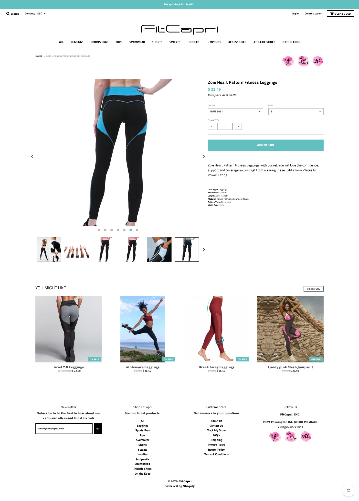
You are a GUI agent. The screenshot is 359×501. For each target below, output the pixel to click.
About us (216, 420)
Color (211, 105)
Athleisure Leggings (142, 367)
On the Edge (142, 473)
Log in (295, 13)
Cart (343, 14)
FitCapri (185, 481)
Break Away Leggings (216, 367)
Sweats (142, 449)
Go (98, 428)
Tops (143, 435)
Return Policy (216, 449)
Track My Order (216, 430)
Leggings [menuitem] (77, 42)
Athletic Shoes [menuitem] (264, 42)
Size (270, 105)
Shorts (142, 444)
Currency (30, 13)
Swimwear (142, 439)
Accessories (142, 463)
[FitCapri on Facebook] (288, 62)
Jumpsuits (142, 459)
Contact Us (216, 425)
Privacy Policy (216, 444)
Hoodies (142, 454)
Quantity (213, 120)
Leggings (142, 425)
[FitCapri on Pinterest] (318, 62)
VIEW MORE (313, 289)
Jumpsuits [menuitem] (214, 42)
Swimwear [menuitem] (137, 42)
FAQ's (216, 435)
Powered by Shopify (179, 486)
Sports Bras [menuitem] (99, 42)
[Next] (203, 156)
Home (38, 56)
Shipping (216, 439)
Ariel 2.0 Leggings (69, 367)
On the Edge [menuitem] (291, 42)
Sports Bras (142, 430)
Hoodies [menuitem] (194, 42)
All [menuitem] (61, 42)
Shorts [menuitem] (157, 42)
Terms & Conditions (216, 454)
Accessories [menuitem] (237, 42)
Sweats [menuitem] (174, 42)
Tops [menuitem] (119, 42)
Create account (313, 13)
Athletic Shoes (143, 468)
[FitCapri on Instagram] (303, 62)
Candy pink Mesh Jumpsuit (290, 367)
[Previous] (32, 156)
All (142, 420)
